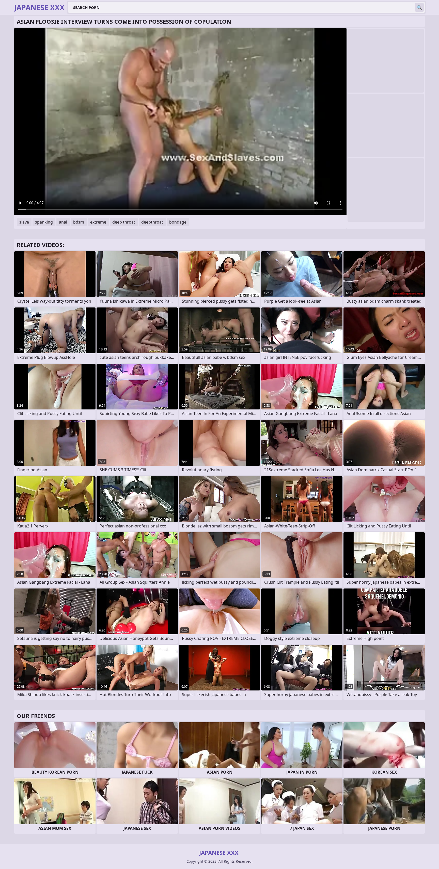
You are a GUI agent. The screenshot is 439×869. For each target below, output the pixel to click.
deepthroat (152, 222)
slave (24, 222)
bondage (177, 222)
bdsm (78, 222)
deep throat (123, 222)
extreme (98, 222)
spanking (44, 222)
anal (63, 222)
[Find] (419, 7)
